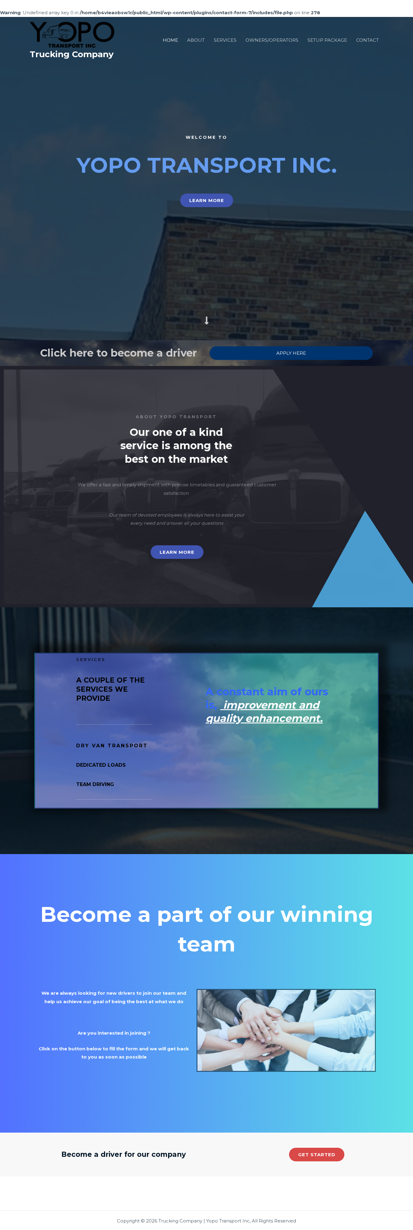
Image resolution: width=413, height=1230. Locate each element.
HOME (170, 40)
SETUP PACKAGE (327, 40)
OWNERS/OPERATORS (272, 40)
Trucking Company (72, 54)
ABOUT (196, 40)
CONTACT (367, 40)
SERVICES (225, 40)
